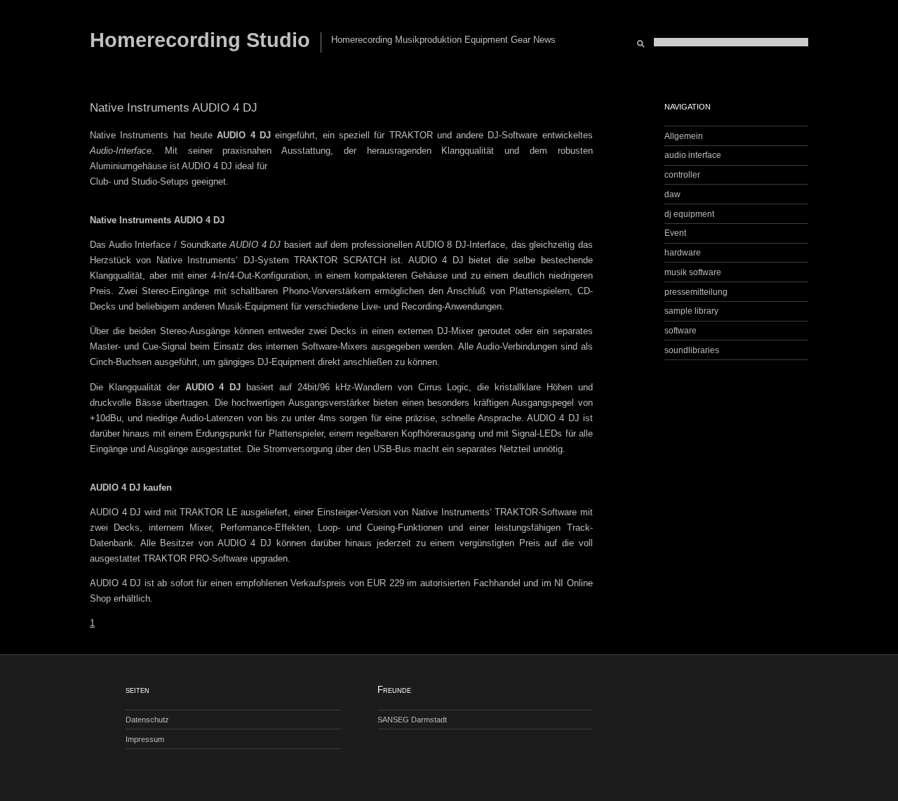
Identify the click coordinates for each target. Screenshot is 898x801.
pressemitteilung (696, 291)
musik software (692, 272)
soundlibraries (691, 350)
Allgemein (683, 135)
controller (682, 174)
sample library (691, 310)
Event (675, 232)
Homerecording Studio (200, 40)
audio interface (692, 154)
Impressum (145, 739)
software (680, 330)
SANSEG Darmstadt (412, 719)
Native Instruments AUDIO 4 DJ (173, 107)
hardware (682, 252)
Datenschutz (147, 719)
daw (672, 194)
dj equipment (689, 213)
